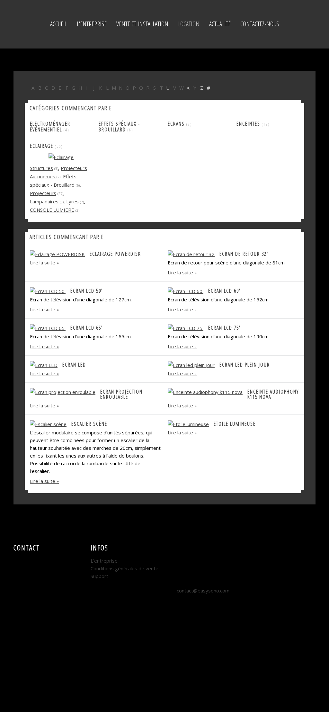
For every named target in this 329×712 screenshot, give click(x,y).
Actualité (220, 24)
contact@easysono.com (203, 590)
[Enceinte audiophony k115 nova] (205, 391)
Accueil (58, 24)
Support (99, 576)
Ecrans (177, 123)
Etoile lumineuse (235, 423)
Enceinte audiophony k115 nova (273, 394)
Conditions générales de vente (124, 568)
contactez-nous (259, 24)
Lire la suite (42, 262)
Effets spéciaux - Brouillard (119, 126)
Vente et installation (142, 24)
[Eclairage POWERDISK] (57, 253)
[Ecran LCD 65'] (48, 327)
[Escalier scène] (48, 423)
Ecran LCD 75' (224, 327)
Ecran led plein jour (244, 364)
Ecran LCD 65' (86, 327)
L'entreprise (92, 24)
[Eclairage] (61, 157)
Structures (41, 168)
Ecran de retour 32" (244, 253)
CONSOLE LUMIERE (52, 210)
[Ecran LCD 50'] (48, 290)
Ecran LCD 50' (86, 290)
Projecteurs (43, 193)
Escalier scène (89, 423)
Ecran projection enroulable (121, 394)
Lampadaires (44, 201)
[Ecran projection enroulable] (62, 391)
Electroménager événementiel (50, 126)
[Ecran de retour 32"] (191, 253)
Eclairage (41, 145)
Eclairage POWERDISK (115, 253)
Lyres (72, 201)
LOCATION (189, 24)
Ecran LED (74, 364)
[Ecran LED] (44, 364)
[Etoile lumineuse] (188, 423)
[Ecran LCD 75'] (185, 327)
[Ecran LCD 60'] (185, 290)
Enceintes (248, 123)
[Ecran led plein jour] (191, 364)
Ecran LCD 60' (224, 290)
